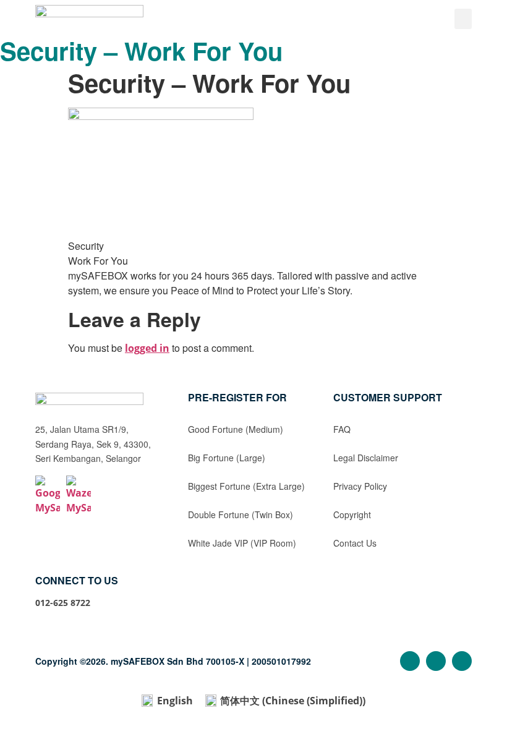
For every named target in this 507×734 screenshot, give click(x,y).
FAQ (342, 429)
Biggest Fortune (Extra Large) (246, 486)
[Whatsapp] (462, 661)
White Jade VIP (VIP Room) (242, 543)
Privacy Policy (360, 486)
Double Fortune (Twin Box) (240, 514)
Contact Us (355, 543)
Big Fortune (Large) (226, 457)
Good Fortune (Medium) (235, 429)
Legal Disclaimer (365, 457)
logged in (147, 348)
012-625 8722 (62, 602)
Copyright (352, 514)
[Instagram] (436, 661)
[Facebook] (410, 661)
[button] (463, 19)
